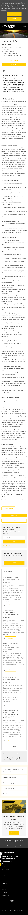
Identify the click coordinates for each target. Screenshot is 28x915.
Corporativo (4, 889)
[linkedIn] (6, 901)
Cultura (3, 866)
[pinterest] (21, 901)
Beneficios (4, 876)
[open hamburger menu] (2, 26)
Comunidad (4, 873)
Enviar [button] (14, 541)
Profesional (4, 892)
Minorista (4, 886)
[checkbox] (14, 60)
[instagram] (13, 901)
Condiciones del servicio (18, 910)
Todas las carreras (6, 879)
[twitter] (10, 901)
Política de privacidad (6, 910)
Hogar (3, 863)
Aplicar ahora (12, 604)
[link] (6, 545)
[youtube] (17, 901)
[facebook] (3, 901)
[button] (14, 64)
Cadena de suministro (7, 895)
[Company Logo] (10, 26)
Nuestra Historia (5, 869)
